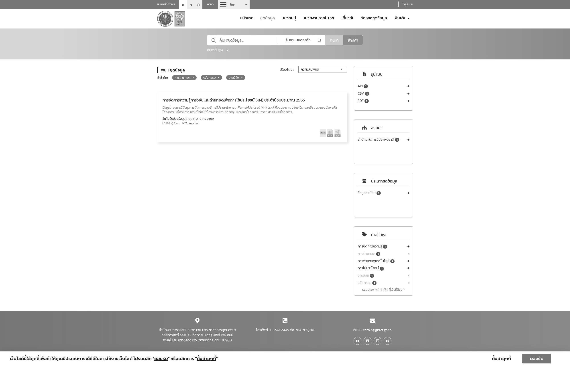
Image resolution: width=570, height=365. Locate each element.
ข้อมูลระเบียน (368, 192)
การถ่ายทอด (368, 253)
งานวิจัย (365, 275)
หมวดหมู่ (288, 17)
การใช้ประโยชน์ (370, 268)
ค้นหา (334, 40)
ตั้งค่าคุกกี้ (501, 358)
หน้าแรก (247, 17)
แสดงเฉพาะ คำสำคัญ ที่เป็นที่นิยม (382, 289)
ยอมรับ (537, 358)
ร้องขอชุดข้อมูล (374, 17)
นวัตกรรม (366, 282)
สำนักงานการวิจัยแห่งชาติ (378, 139)
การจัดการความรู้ (372, 246)
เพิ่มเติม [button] (400, 17)
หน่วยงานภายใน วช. (319, 17)
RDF (362, 100)
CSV (363, 93)
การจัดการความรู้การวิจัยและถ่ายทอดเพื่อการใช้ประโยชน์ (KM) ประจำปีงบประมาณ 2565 (234, 100)
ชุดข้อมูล (267, 17)
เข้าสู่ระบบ (407, 4)
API (362, 86)
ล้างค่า (353, 40)
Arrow (234, 4)
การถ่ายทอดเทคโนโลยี (375, 261)
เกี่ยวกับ (348, 17)
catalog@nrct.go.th (377, 330)
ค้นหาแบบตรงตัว (297, 40)
